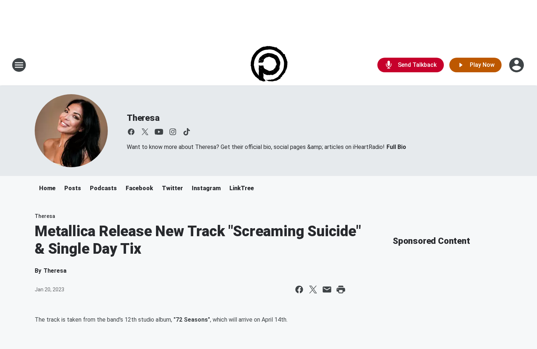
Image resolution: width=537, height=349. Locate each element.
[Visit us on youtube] (159, 131)
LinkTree (241, 188)
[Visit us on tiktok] (186, 131)
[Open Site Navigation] (19, 65)
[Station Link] (269, 65)
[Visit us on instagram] (172, 131)
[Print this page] (341, 289)
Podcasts (103, 188)
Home (47, 188)
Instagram (206, 188)
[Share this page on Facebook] (299, 289)
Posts (72, 188)
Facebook (139, 188)
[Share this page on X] (313, 289)
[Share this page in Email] (327, 289)
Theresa (143, 118)
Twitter (172, 188)
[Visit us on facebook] (131, 131)
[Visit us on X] (145, 131)
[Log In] (517, 65)
